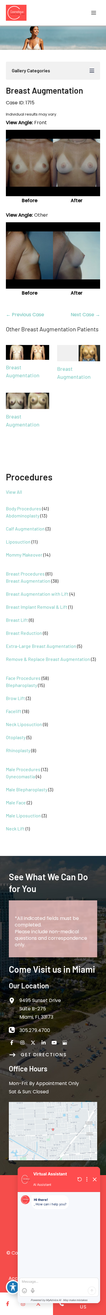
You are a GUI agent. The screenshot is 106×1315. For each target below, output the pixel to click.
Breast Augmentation (28, 581)
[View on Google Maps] (53, 1130)
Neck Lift (15, 828)
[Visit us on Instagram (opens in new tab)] (22, 1043)
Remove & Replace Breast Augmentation (48, 659)
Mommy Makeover (24, 554)
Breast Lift (17, 620)
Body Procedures (23, 508)
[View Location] (14, 1000)
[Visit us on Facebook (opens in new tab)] (12, 1043)
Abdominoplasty (22, 515)
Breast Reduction (24, 633)
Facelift (13, 711)
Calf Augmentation (25, 528)
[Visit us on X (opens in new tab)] (33, 1043)
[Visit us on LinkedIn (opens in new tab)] (44, 1043)
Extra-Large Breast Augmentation (41, 646)
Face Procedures (23, 678)
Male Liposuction (23, 815)
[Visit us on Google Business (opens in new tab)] (65, 1043)
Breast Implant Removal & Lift (36, 607)
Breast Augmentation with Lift (37, 594)
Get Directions (44, 1054)
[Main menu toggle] (93, 12)
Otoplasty (16, 737)
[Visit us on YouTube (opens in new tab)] (54, 1043)
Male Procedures (23, 769)
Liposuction (18, 541)
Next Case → (85, 314)
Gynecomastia (20, 776)
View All (14, 492)
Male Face (16, 802)
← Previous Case (25, 314)
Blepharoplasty (21, 685)
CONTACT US (83, 1303)
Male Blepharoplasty (26, 789)
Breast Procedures (25, 573)
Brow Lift (15, 698)
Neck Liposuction (24, 724)
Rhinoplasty (18, 750)
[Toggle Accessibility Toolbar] (13, 1287)
